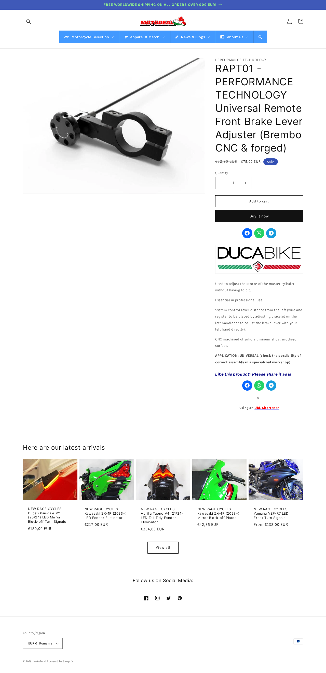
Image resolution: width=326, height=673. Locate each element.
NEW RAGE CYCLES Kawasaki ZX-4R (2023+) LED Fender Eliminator (106, 513)
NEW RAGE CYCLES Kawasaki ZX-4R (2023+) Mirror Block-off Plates (218, 513)
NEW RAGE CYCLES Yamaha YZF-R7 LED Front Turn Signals (271, 513)
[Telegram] (271, 233)
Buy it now (259, 216)
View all (163, 547)
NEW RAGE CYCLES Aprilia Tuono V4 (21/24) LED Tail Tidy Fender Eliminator (162, 515)
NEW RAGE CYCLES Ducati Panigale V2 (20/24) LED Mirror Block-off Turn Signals (47, 515)
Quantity (221, 173)
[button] (28, 21)
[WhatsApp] (259, 233)
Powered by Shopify (60, 661)
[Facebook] (247, 233)
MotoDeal (39, 661)
